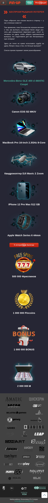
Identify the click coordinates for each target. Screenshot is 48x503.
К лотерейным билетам (24, 245)
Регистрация (40, 3)
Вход (29, 3)
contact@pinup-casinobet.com (24, 501)
